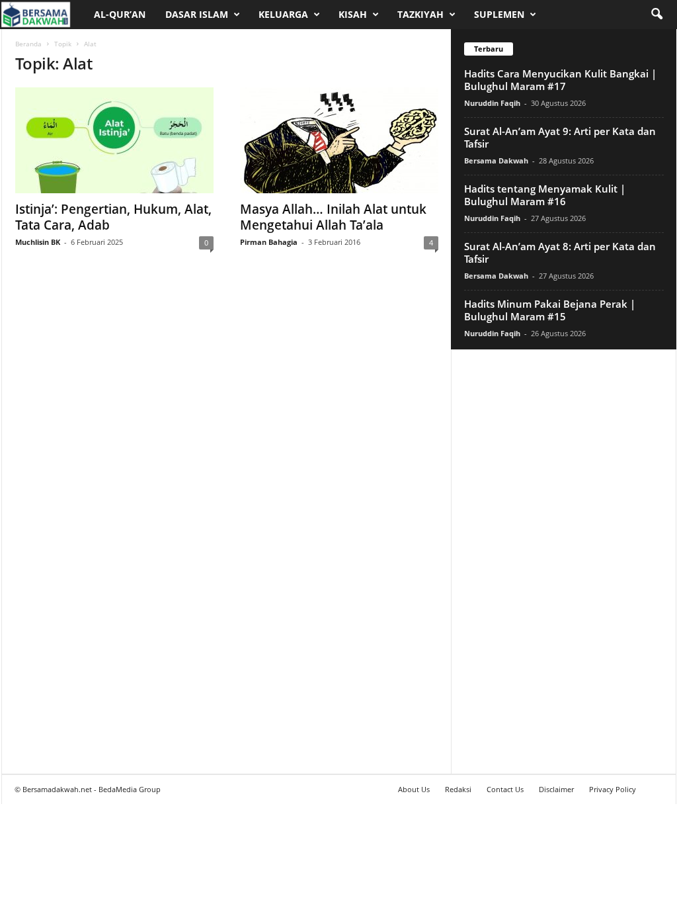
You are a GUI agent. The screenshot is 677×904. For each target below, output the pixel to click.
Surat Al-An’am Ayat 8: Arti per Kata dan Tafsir (560, 252)
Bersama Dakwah (496, 160)
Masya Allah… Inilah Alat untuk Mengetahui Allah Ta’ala (333, 217)
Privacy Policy (612, 789)
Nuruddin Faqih (492, 103)
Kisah (352, 14)
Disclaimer (556, 789)
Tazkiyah (420, 14)
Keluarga (283, 14)
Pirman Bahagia (269, 242)
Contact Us (505, 789)
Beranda (28, 43)
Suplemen (499, 14)
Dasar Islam (196, 14)
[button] (656, 14)
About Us (414, 789)
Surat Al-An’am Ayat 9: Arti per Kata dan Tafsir (560, 137)
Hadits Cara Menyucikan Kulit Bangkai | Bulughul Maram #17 (560, 80)
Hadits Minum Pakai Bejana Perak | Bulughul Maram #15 (549, 310)
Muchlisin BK (37, 242)
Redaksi (458, 789)
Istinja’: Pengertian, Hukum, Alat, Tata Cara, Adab (113, 217)
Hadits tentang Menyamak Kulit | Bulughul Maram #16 (544, 195)
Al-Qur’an (119, 14)
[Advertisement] (563, 561)
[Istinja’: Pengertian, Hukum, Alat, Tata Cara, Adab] (114, 140)
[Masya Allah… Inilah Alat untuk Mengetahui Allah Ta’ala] (339, 140)
